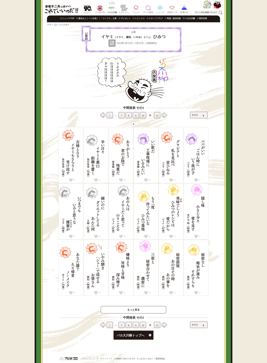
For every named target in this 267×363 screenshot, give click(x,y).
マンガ (136, 12)
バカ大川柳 (112, 12)
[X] (207, 4)
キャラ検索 (148, 12)
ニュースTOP (68, 18)
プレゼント (126, 18)
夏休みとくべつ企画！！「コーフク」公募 (97, 18)
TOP (49, 25)
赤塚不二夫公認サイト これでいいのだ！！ (61, 7)
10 (143, 115)
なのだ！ (88, 12)
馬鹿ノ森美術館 (174, 18)
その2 (197, 115)
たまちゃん (124, 12)
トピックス (140, 18)
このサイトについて (89, 358)
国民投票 (203, 18)
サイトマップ (106, 358)
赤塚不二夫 (172, 12)
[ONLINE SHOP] (217, 4)
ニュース (160, 12)
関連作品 (184, 12)
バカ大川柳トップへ (130, 335)
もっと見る (133, 309)
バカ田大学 (100, 12)
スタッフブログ (156, 18)
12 (157, 115)
